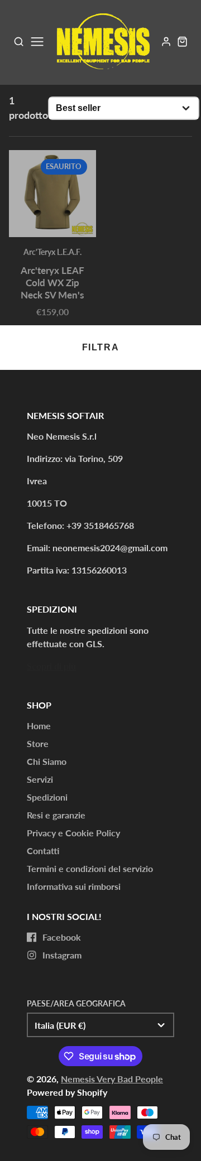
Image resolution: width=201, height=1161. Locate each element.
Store (38, 743)
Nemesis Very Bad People (112, 1078)
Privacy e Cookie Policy (73, 832)
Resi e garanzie (56, 815)
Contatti (43, 850)
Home (39, 725)
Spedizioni (47, 797)
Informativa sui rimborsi (74, 886)
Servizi (40, 779)
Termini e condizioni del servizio (90, 868)
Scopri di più (51, 666)
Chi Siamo (46, 761)
